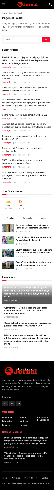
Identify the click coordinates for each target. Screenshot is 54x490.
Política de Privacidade (43, 418)
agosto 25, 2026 (20, 67)
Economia (7, 417)
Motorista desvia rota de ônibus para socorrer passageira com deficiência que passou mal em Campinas (24, 175)
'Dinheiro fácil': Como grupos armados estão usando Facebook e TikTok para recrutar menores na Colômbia (26, 75)
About (4, 478)
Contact (45, 478)
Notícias (24, 421)
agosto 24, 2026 (20, 118)
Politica (23, 425)
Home (4, 13)
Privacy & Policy (30, 478)
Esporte (6, 425)
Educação (7, 421)
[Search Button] (46, 39)
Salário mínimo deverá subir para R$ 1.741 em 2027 (25, 115)
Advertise (16, 478)
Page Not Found (15, 13)
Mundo (23, 417)
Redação (7, 67)
